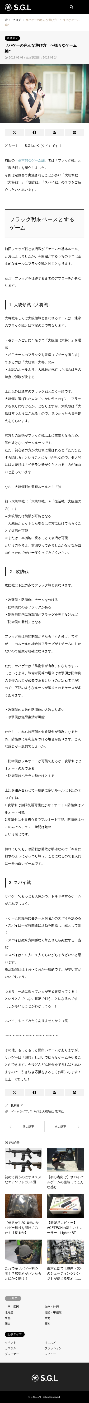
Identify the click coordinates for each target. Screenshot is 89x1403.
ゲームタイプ (19, 1111)
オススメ (12, 38)
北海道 (9, 1312)
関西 (47, 1323)
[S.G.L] (18, 7)
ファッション (53, 1348)
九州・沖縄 (52, 1306)
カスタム (10, 1348)
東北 (7, 1318)
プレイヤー (12, 1354)
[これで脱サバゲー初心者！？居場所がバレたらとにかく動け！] (64, 1126)
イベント (10, 1342)
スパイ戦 (35, 1111)
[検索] (71, 7)
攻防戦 (59, 1111)
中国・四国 (12, 1306)
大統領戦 (48, 1111)
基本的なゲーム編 (31, 160)
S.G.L (34, 1397)
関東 (7, 1323)
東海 (47, 1318)
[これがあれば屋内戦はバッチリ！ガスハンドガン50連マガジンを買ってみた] (25, 1126)
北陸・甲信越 (53, 1312)
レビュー (50, 1354)
